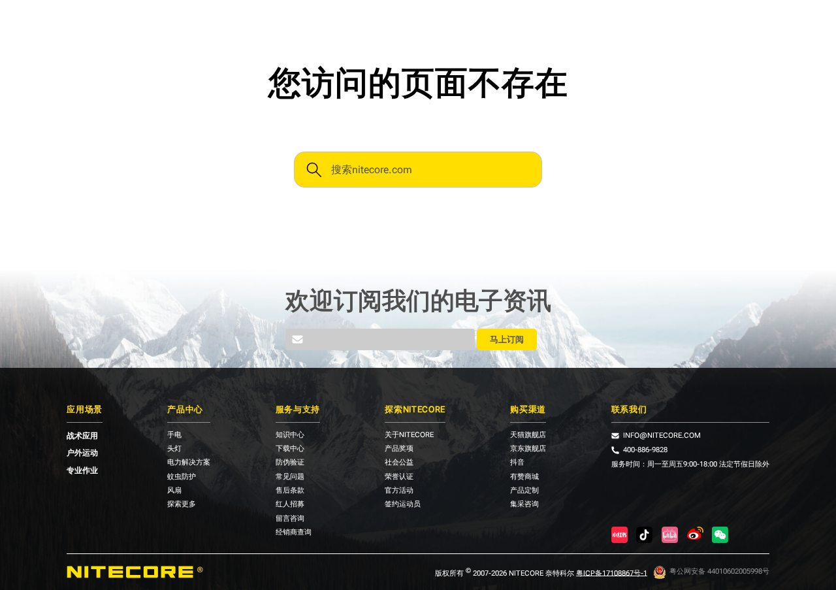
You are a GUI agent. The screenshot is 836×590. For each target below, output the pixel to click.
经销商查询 (294, 532)
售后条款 (290, 491)
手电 (174, 435)
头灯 (174, 449)
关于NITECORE (409, 435)
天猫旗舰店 (528, 435)
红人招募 (290, 504)
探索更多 (181, 504)
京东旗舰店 (528, 449)
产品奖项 (399, 449)
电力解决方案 (188, 463)
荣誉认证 (399, 477)
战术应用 (82, 436)
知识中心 (290, 435)
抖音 (517, 463)
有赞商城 (524, 477)
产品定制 (524, 491)
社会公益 (399, 463)
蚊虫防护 (181, 477)
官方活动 (399, 491)
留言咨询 (290, 519)
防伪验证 (290, 463)
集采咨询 (524, 504)
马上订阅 (507, 339)
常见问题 (290, 477)
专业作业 (82, 470)
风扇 (174, 491)
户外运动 (82, 453)
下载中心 (290, 449)
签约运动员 (403, 504)
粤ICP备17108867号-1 (611, 572)
